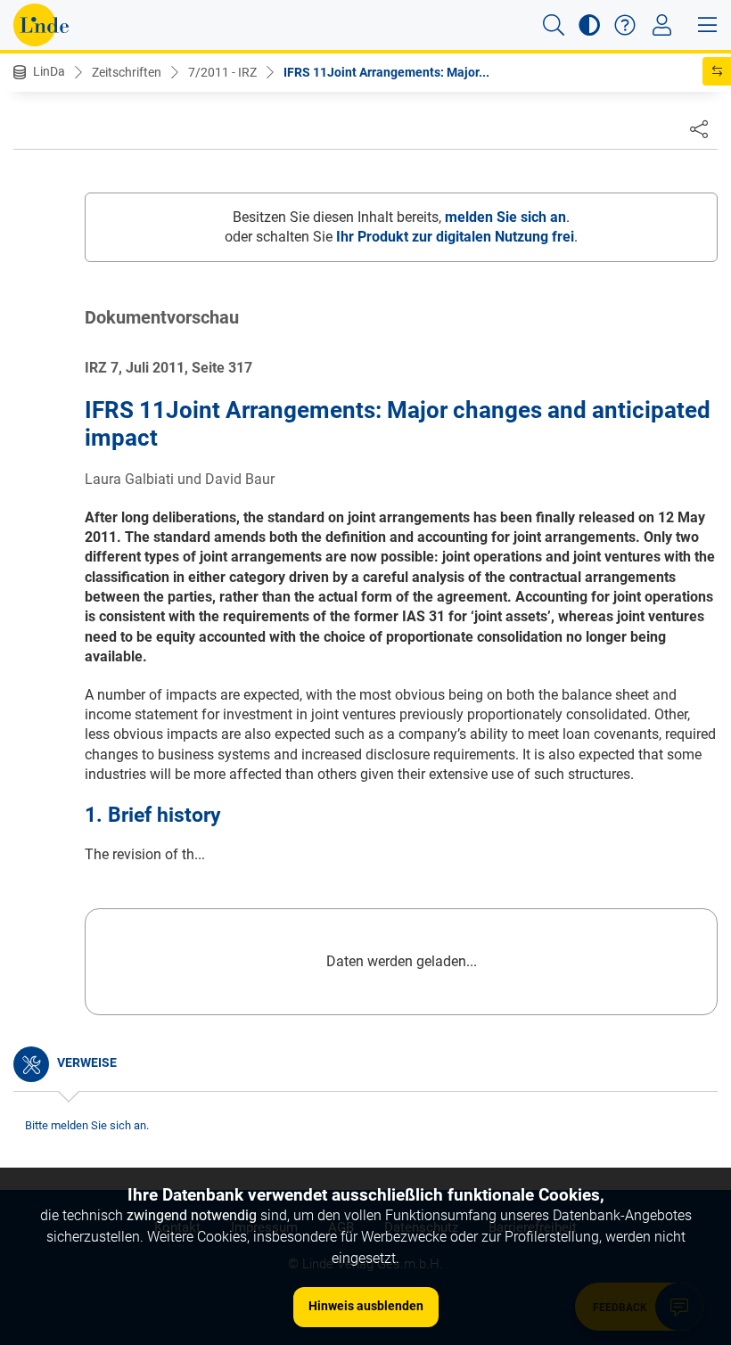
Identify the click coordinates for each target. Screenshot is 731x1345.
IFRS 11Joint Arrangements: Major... (386, 72)
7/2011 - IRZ (222, 72)
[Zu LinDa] (41, 25)
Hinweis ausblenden (365, 1306)
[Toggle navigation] (662, 25)
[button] (553, 25)
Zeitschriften (126, 72)
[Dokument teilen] (699, 128)
